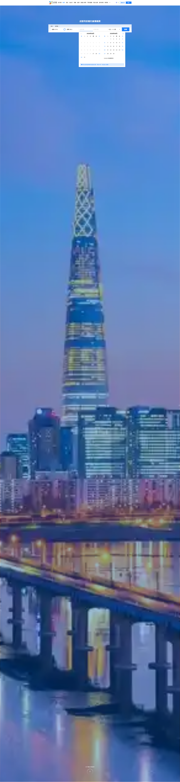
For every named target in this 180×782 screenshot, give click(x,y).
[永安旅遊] (53, 3)
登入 (129, 2)
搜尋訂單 (123, 2)
